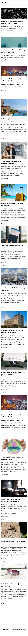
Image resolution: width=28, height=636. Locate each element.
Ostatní (2, 33)
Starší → (25, 613)
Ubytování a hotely (4, 135)
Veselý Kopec (4, 2)
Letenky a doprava (4, 90)
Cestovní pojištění (4, 178)
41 (18, 613)
